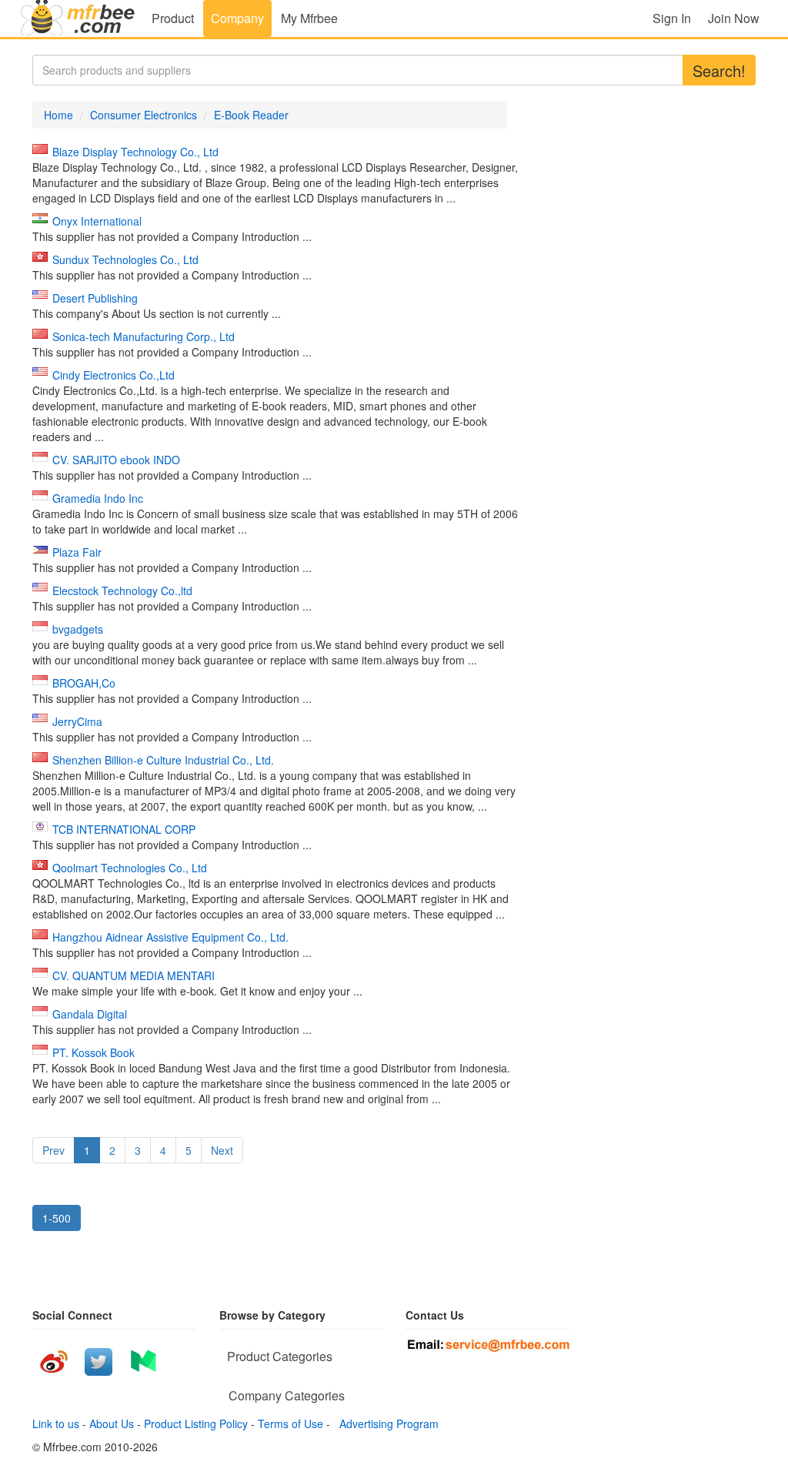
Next (222, 1150)
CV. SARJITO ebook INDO (116, 459)
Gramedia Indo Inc (97, 498)
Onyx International (97, 221)
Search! (719, 70)
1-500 (56, 1218)
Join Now (734, 18)
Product (173, 18)
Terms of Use (290, 1423)
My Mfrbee (309, 18)
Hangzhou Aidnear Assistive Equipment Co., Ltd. (170, 937)
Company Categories (287, 1395)
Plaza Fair (77, 552)
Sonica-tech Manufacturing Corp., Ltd (143, 336)
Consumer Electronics (143, 114)
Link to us (55, 1423)
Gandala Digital (89, 1014)
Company (237, 18)
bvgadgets (77, 629)
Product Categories (279, 1356)
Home (58, 114)
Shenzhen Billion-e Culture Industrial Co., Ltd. (163, 760)
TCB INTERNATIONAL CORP (123, 829)
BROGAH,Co (83, 683)
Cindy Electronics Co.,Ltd (113, 375)
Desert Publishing (95, 298)
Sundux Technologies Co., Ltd (125, 259)
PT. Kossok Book (93, 1052)
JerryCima (77, 721)
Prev (53, 1150)
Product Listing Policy (196, 1423)
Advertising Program (386, 1423)
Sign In (672, 18)
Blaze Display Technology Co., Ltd (135, 151)
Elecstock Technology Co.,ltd (122, 590)
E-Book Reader (251, 114)
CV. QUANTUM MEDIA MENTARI (133, 975)
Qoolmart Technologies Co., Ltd (129, 867)
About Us (111, 1423)
